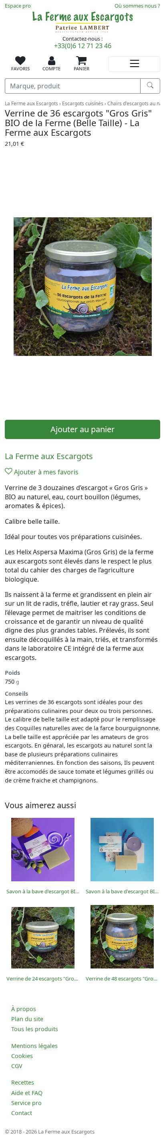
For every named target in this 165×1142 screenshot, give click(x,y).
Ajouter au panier (82, 429)
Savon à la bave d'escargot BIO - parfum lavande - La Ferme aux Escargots (122, 891)
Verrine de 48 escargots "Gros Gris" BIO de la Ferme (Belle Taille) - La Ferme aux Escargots (122, 978)
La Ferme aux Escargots (31, 103)
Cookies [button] (22, 1056)
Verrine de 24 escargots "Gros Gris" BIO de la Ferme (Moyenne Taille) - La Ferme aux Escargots (42, 978)
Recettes (22, 1082)
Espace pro (18, 5)
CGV (16, 1066)
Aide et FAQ (26, 1093)
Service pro (26, 1103)
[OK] (150, 86)
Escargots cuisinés (82, 103)
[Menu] (134, 64)
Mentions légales (34, 1046)
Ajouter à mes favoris (45, 472)
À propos (23, 1009)
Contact (21, 1113)
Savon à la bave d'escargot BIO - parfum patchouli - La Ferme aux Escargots (42, 891)
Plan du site (27, 1019)
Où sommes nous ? (137, 5)
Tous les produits (34, 1029)
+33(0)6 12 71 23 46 (82, 45)
